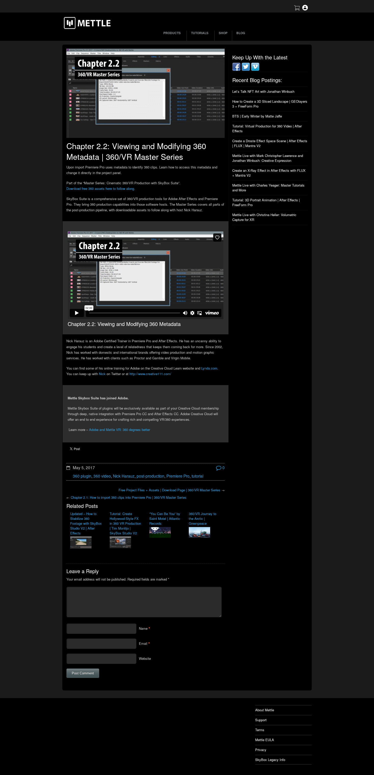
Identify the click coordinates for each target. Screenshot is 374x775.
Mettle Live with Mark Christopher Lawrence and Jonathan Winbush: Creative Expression (267, 158)
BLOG (240, 33)
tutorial (197, 476)
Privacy (260, 749)
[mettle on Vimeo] (255, 69)
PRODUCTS (172, 33)
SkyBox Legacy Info (270, 759)
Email (143, 643)
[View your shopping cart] (297, 9)
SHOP (223, 33)
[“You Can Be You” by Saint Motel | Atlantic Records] (165, 533)
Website (145, 658)
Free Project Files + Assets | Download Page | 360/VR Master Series (169, 490)
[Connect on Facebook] (236, 69)
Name (143, 628)
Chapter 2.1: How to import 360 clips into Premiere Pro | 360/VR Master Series (128, 497)
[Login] (305, 9)
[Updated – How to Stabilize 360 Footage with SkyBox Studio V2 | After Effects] (86, 543)
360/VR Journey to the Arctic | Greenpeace (202, 518)
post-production (150, 476)
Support (261, 719)
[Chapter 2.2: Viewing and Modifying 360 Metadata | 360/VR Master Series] (145, 93)
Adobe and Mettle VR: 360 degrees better (119, 429)
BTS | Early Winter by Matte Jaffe (257, 116)
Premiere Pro (178, 476)
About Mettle (264, 709)
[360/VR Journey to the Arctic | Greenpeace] (205, 533)
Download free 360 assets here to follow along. (100, 188)
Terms (259, 729)
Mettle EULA (264, 739)
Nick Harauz (124, 476)
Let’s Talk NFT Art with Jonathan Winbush (263, 91)
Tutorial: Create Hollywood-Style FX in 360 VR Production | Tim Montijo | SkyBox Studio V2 (125, 523)
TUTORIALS (199, 33)
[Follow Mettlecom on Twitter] (246, 69)
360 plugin (82, 476)
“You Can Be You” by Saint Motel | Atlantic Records (164, 518)
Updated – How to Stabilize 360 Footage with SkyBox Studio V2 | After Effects (86, 523)
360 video (102, 476)
